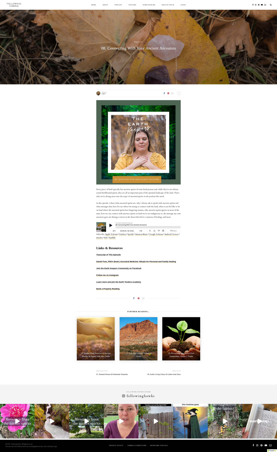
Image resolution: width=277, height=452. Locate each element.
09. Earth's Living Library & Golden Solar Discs (164, 374)
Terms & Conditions (137, 445)
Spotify (131, 234)
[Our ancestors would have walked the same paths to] (121, 421)
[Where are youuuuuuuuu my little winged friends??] (155, 421)
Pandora (122, 234)
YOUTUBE (132, 5)
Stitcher (99, 237)
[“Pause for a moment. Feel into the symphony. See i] (17, 421)
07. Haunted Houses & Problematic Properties (112, 374)
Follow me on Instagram (107, 275)
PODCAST (118, 5)
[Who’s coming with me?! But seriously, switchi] (190, 421)
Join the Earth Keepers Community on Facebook (118, 268)
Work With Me (149, 5)
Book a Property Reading (108, 289)
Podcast (138, 42)
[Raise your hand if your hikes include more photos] (52, 421)
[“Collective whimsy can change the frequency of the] (225, 421)
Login (183, 5)
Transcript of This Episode (108, 255)
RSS (105, 237)
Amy (104, 94)
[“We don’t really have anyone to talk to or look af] (86, 421)
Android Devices (171, 234)
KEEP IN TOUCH (168, 5)
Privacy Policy (116, 445)
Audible (112, 237)
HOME (93, 5)
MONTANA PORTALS (159, 445)
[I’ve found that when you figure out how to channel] (259, 421)
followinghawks (141, 396)
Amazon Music (141, 234)
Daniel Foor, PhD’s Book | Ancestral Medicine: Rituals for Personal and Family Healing (136, 261)
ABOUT (105, 5)
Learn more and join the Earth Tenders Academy (118, 282)
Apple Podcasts (111, 234)
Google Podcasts (156, 234)
